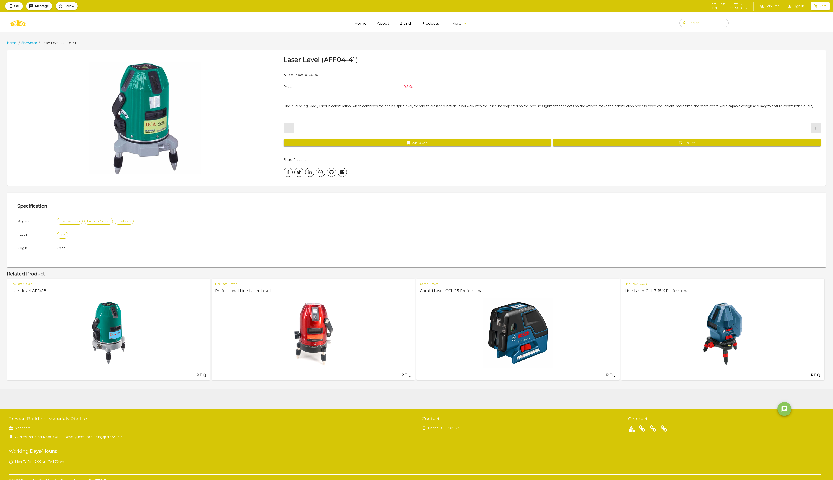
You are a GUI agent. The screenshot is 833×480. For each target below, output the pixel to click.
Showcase (29, 43)
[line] (331, 172)
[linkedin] (309, 172)
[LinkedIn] (664, 429)
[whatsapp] (320, 172)
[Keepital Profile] (631, 429)
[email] (342, 172)
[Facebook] (653, 429)
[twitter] (298, 172)
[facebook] (288, 172)
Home (12, 43)
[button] (145, 118)
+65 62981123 (449, 428)
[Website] (642, 429)
